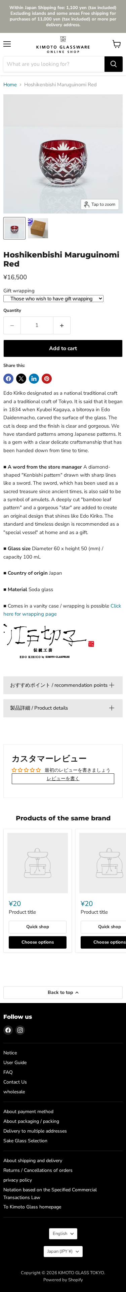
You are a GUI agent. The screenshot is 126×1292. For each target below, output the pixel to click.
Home (10, 85)
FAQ (8, 1072)
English (60, 1234)
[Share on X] (21, 379)
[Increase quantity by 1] (62, 325)
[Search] (113, 64)
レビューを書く (63, 778)
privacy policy (17, 1180)
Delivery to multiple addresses (35, 1131)
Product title (22, 912)
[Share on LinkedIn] (34, 379)
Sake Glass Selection (25, 1141)
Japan (60, 1251)
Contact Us (15, 1082)
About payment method (28, 1111)
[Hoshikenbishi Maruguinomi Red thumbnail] (38, 228)
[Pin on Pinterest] (47, 379)
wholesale (14, 1092)
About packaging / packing (31, 1121)
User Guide (15, 1062)
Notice (10, 1053)
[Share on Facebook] (8, 379)
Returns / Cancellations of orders (38, 1170)
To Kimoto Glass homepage (32, 1207)
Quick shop (37, 927)
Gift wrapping (19, 290)
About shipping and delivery (32, 1160)
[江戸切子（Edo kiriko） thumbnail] (14, 228)
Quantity (12, 310)
